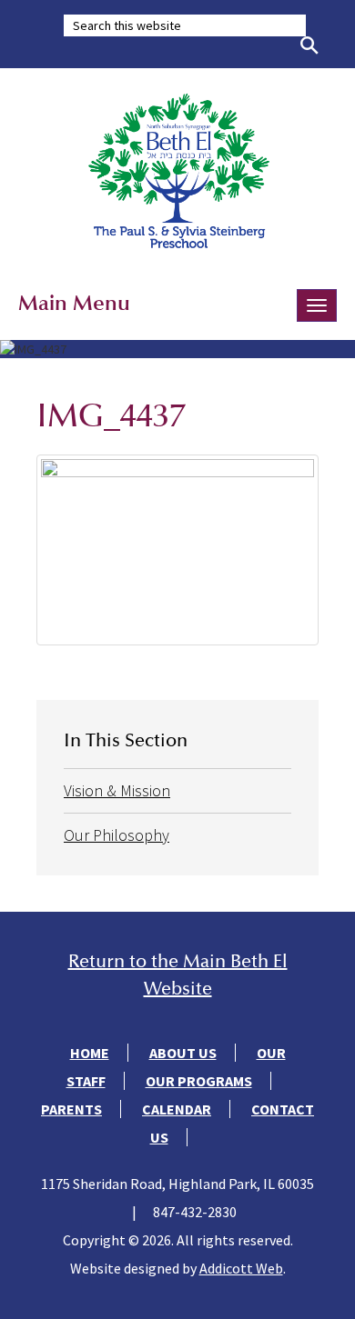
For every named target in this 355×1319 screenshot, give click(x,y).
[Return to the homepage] (177, 169)
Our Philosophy (116, 834)
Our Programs (199, 1081)
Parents (71, 1109)
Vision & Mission (117, 790)
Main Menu (74, 302)
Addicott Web (241, 1268)
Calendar (176, 1109)
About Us (183, 1053)
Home (89, 1053)
